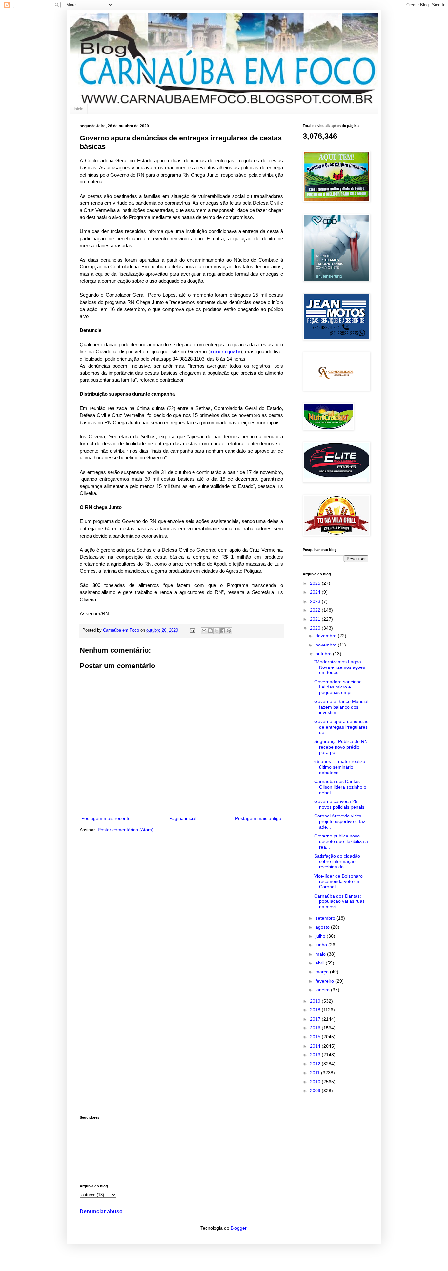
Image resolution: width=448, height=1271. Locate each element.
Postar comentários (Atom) (125, 829)
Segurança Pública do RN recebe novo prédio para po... (341, 747)
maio (321, 954)
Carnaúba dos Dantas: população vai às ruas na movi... (339, 901)
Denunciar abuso (101, 1211)
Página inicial (182, 818)
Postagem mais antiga (258, 818)
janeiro (323, 989)
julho (321, 936)
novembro (327, 644)
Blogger (238, 1228)
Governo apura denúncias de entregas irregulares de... (341, 727)
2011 (315, 1072)
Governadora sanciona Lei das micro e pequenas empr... (338, 687)
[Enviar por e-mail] (204, 630)
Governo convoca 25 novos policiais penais (339, 804)
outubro (324, 653)
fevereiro (325, 981)
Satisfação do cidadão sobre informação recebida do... (337, 861)
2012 (316, 1063)
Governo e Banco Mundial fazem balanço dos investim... (341, 707)
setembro (326, 918)
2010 (316, 1081)
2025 (316, 583)
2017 (316, 1019)
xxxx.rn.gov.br (225, 351)
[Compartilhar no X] (216, 630)
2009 (316, 1090)
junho (322, 944)
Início (78, 109)
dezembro (327, 635)
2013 (316, 1054)
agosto (323, 927)
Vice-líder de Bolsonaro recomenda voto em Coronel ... (338, 881)
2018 (316, 1009)
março (323, 971)
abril (321, 962)
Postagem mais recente (106, 818)
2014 (316, 1046)
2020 (316, 628)
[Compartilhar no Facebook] (222, 630)
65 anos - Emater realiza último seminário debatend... (339, 767)
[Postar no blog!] (210, 630)
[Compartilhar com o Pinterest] (229, 630)
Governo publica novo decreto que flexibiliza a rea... (341, 841)
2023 (316, 601)
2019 (316, 1001)
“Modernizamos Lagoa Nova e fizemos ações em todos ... (339, 667)
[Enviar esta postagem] (192, 630)
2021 (316, 619)
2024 (316, 592)
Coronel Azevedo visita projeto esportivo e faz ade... (339, 821)
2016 (316, 1027)
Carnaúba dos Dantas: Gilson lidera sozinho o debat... (340, 787)
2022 (316, 610)
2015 (316, 1036)
